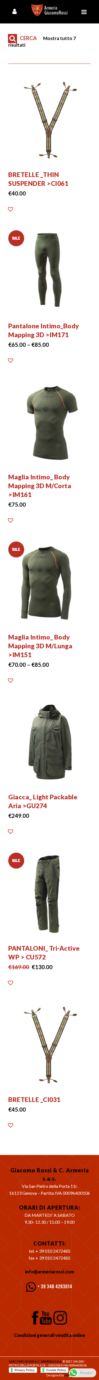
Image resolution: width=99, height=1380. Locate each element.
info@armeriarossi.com (49, 1271)
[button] (10, 210)
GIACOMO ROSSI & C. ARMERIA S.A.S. (35, 1361)
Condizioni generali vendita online (49, 1335)
